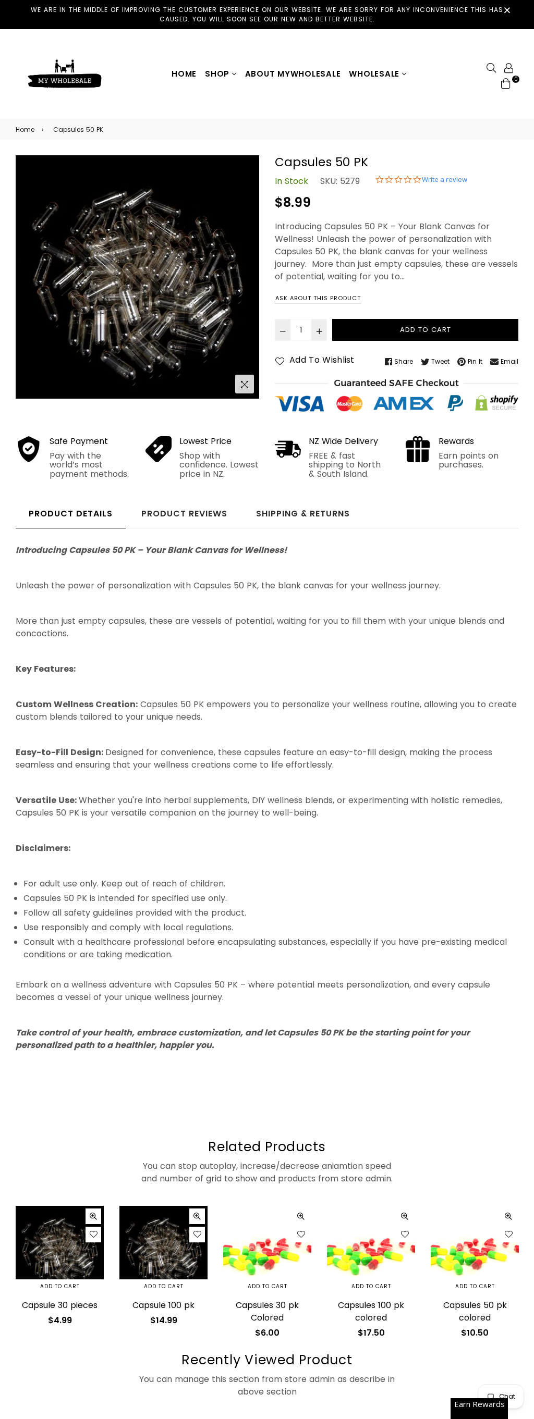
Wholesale (375, 73)
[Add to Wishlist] (93, 1234)
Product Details (71, 514)
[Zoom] (244, 384)
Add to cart (60, 1286)
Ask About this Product (318, 298)
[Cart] (506, 83)
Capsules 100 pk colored (371, 1311)
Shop (218, 73)
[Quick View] (93, 1216)
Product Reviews (184, 514)
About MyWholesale (293, 73)
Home (184, 73)
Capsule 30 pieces (60, 1305)
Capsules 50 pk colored (475, 1311)
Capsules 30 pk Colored (267, 1311)
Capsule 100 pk (163, 1305)
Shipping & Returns (303, 514)
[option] (137, 277)
